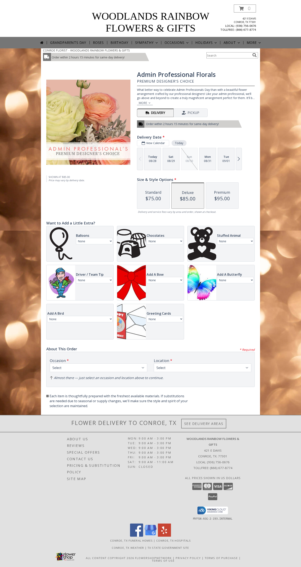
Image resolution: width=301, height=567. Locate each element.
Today (179, 143)
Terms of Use (163, 560)
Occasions (174, 42)
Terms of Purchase (221, 558)
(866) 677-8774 (246, 30)
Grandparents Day (68, 42)
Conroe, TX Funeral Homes (131, 540)
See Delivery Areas (203, 423)
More (252, 42)
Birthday (119, 42)
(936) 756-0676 (246, 26)
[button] (245, 9)
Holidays (204, 42)
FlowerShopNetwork (153, 558)
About (230, 42)
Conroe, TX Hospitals (173, 540)
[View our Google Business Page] (150, 535)
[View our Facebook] (136, 535)
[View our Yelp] (164, 535)
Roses (98, 42)
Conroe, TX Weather (128, 548)
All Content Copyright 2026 (110, 558)
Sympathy (144, 42)
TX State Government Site (168, 548)
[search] (254, 55)
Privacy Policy (188, 558)
